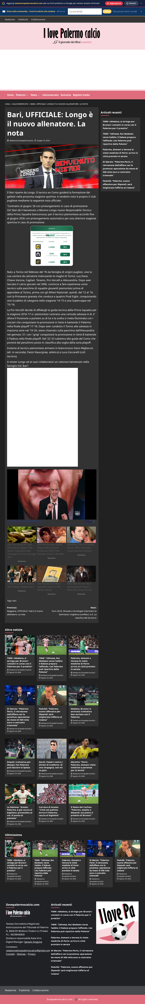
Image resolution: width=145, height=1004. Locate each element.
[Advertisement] (72, 69)
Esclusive (66, 94)
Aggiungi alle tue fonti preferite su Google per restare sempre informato (53, 3)
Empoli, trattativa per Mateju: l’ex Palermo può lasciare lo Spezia (19, 764)
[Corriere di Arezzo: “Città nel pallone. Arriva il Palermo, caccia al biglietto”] (52, 794)
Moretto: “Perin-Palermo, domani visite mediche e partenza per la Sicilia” (83, 766)
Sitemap (21, 954)
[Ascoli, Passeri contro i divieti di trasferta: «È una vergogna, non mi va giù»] (52, 749)
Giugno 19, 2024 (43, 140)
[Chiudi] (141, 3)
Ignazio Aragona (33, 941)
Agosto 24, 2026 (15, 672)
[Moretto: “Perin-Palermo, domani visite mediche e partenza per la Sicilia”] (83, 749)
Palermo (20, 94)
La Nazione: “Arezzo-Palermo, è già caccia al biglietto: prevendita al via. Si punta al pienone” (19, 812)
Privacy (32, 954)
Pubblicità (23, 19)
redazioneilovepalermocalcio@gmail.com (28, 950)
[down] (27, 95)
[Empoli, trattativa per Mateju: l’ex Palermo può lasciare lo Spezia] (20, 749)
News (34, 94)
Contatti (10, 954)
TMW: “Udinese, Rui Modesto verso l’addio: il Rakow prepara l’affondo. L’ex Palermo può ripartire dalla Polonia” (51, 665)
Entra (107, 11)
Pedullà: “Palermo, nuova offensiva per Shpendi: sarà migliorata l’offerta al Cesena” (50, 714)
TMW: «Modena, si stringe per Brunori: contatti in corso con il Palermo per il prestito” (19, 662)
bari (14, 600)
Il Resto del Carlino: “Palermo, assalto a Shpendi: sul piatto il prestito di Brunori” (82, 811)
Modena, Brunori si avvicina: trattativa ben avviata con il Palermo (81, 712)
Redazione (10, 19)
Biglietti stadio (81, 94)
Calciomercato (50, 94)
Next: (74, 612)
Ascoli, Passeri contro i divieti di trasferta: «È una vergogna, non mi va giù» (51, 766)
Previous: (25, 611)
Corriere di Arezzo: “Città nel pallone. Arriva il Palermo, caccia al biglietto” (49, 811)
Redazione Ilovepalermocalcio (21, 140)
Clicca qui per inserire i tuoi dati (125, 11)
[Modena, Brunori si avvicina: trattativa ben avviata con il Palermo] (83, 695)
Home (10, 94)
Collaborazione (38, 19)
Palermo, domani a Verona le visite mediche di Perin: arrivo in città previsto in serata (83, 664)
